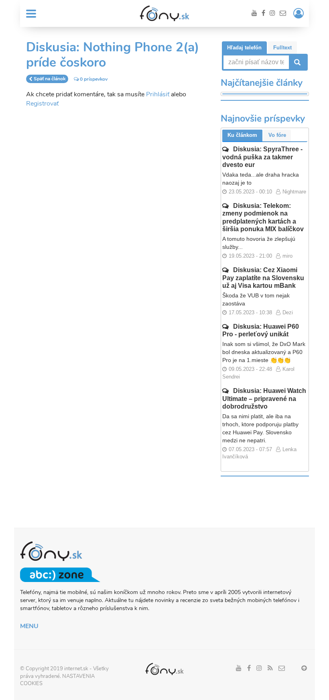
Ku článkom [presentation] (242, 135)
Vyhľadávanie (296, 62)
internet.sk (76, 668)
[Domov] (164, 13)
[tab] (244, 47)
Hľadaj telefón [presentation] (244, 48)
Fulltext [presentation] (282, 48)
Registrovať (42, 103)
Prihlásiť (157, 94)
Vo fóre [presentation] (277, 135)
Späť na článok (49, 79)
